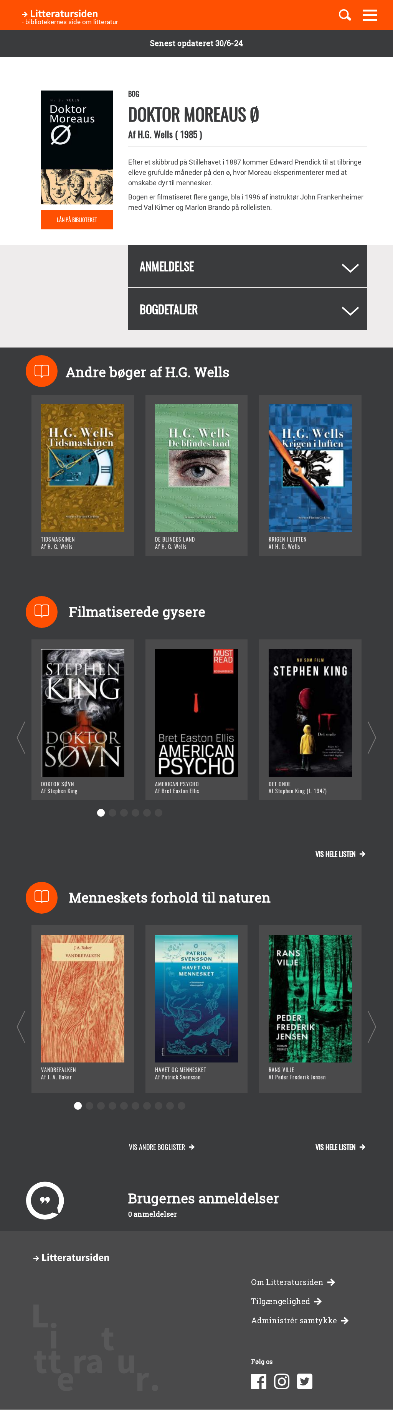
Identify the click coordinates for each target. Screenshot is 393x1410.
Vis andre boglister (157, 1147)
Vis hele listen (335, 854)
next (372, 737)
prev (21, 737)
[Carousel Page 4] (135, 813)
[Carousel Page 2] (112, 813)
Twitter (304, 1381)
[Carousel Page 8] (158, 1106)
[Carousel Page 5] (147, 813)
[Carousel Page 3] (124, 813)
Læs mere (66, 540)
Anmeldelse (167, 266)
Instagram (281, 1381)
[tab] (247, 266)
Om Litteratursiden (287, 1282)
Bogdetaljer (169, 309)
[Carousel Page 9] (170, 1106)
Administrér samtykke (294, 1320)
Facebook (258, 1381)
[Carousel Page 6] (158, 813)
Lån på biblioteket (77, 220)
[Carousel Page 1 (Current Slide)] (101, 813)
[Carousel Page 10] (181, 1106)
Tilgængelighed (280, 1301)
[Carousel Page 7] (147, 1106)
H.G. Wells (155, 134)
